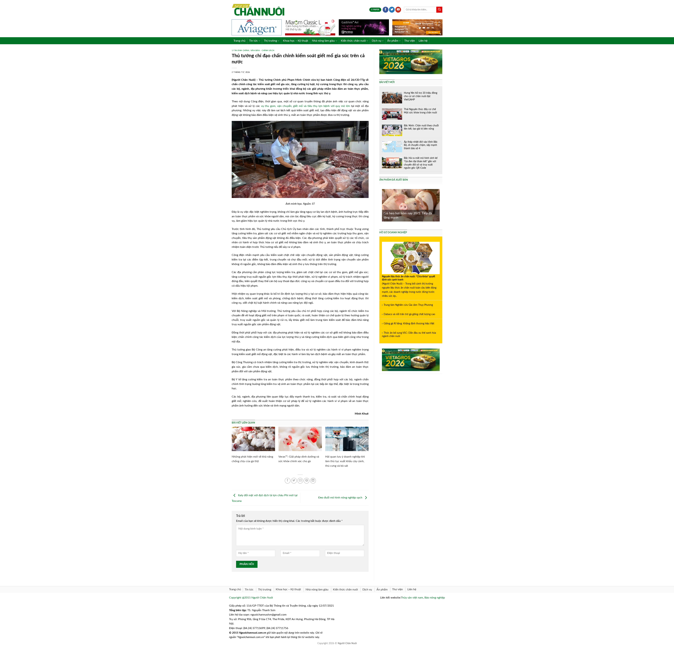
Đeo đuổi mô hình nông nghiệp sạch (340, 497)
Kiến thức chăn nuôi (353, 40)
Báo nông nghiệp (434, 597)
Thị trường (270, 40)
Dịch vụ (376, 40)
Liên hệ (423, 40)
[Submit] (439, 10)
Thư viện (409, 40)
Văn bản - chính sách (262, 50)
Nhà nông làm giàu (323, 40)
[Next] (440, 205)
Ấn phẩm (392, 40)
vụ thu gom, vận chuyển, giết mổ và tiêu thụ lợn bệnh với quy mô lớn (305, 106)
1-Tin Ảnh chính (240, 50)
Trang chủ (239, 40)
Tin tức (253, 40)
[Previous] (381, 205)
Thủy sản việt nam (412, 597)
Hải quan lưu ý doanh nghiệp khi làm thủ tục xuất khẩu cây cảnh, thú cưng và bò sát (345, 461)
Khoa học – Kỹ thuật (295, 40)
